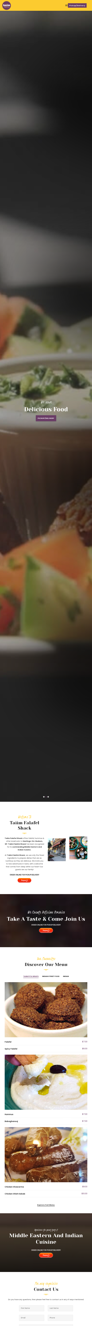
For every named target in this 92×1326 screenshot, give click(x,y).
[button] (44, 797)
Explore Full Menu (46, 1205)
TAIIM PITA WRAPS (31, 976)
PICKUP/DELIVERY (46, 418)
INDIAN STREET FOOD (50, 976)
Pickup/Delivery (77, 5)
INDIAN (66, 976)
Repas (23, 880)
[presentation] (3, 406)
